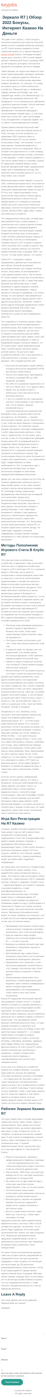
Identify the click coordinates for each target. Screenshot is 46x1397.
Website (4, 1360)
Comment (5, 1308)
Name (4, 1338)
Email (4, 1349)
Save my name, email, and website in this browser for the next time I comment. (21, 1374)
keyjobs (9, 4)
